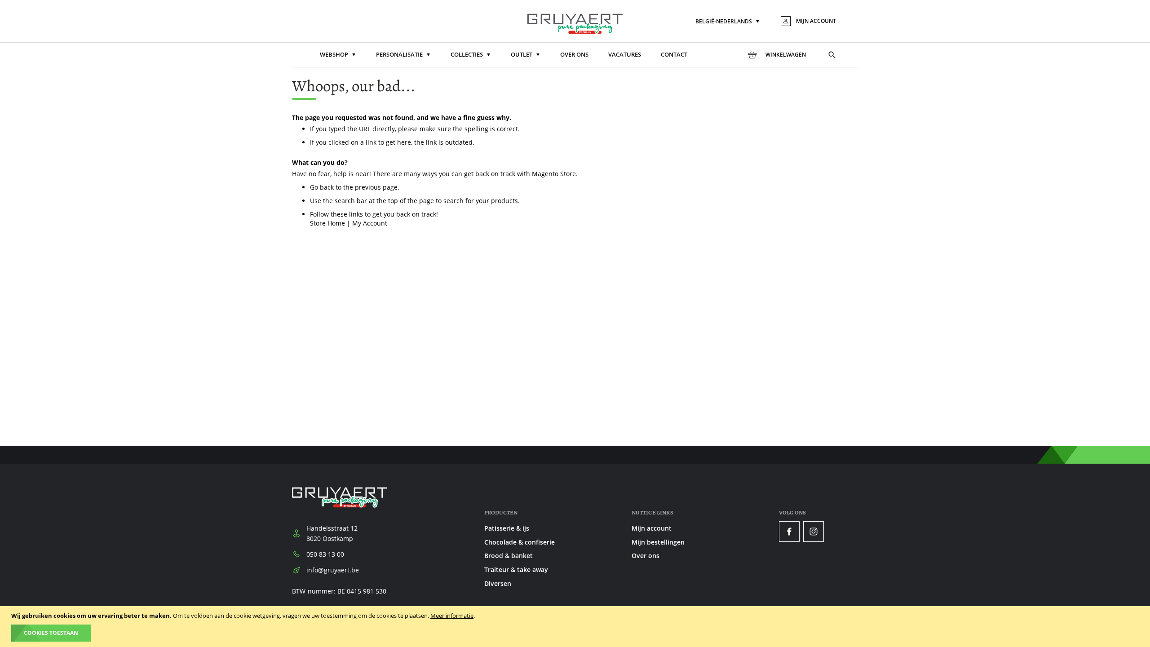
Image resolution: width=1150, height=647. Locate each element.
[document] (576, 627)
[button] (728, 22)
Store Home (327, 223)
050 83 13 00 (325, 554)
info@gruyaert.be (332, 570)
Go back (322, 187)
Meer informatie (451, 616)
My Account (369, 223)
